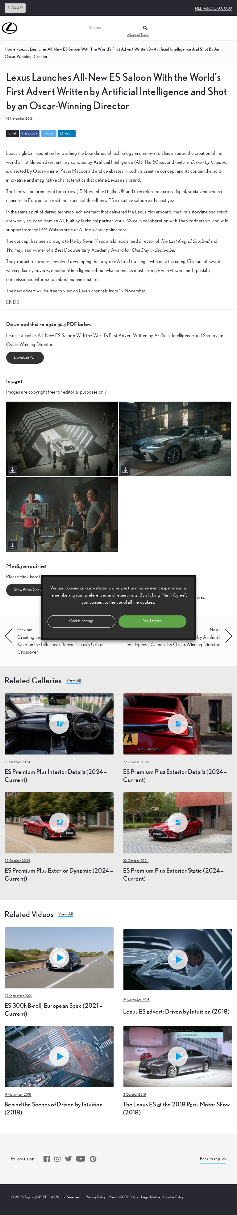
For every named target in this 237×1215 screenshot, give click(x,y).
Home (10, 49)
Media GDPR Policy (123, 1197)
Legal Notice (150, 1197)
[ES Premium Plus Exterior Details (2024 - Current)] (177, 723)
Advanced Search (138, 34)
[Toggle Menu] (229, 28)
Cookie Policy (173, 1197)
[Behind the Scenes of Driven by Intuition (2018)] (59, 1055)
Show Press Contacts (30, 590)
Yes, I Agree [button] (152, 621)
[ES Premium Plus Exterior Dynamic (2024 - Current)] (59, 822)
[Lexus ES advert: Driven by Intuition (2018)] (177, 928)
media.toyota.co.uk (213, 8)
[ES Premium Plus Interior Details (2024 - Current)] (59, 723)
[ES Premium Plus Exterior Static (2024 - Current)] (177, 822)
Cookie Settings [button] (81, 621)
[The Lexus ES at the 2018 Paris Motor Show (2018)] (177, 1055)
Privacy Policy (96, 1197)
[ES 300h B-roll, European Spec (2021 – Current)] (59, 957)
